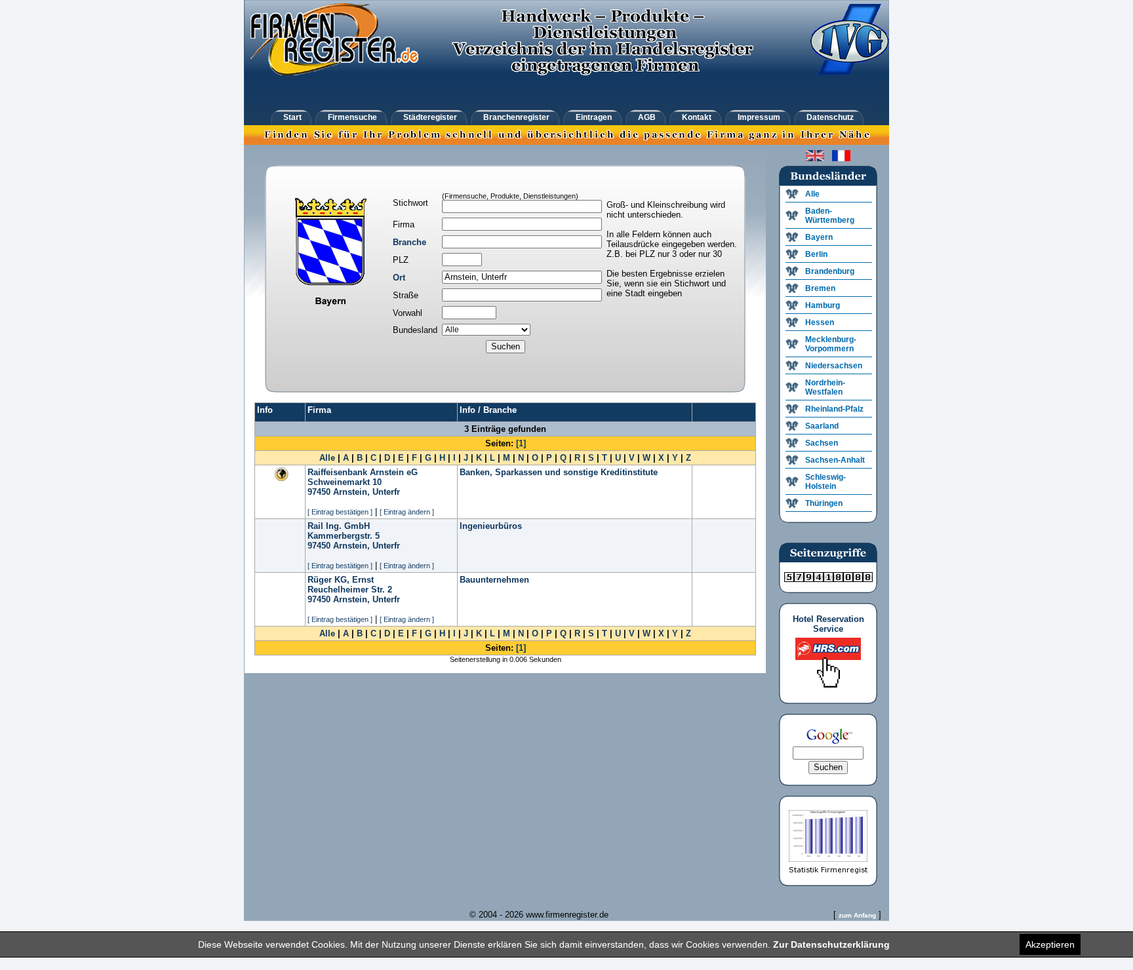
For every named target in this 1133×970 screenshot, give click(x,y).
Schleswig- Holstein (825, 482)
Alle (327, 458)
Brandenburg (829, 271)
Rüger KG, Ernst (341, 580)
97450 (319, 492)
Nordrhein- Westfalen (825, 387)
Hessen (819, 322)
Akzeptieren (1050, 944)
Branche (409, 242)
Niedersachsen (833, 365)
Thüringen (824, 503)
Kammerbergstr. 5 (344, 536)
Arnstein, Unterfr (366, 492)
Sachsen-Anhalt (835, 460)
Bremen (820, 288)
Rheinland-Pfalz (834, 409)
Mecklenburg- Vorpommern (830, 344)
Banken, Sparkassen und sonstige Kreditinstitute (559, 472)
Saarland (822, 426)
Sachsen (821, 443)
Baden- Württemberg (829, 215)
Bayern (819, 237)
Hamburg (822, 305)
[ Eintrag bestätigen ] (340, 512)
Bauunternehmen (494, 580)
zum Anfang (857, 915)
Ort (399, 277)
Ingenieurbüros (491, 526)
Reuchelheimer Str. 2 (350, 589)
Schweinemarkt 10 (345, 482)
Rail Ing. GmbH (339, 526)
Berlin (816, 254)
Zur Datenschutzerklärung (831, 944)
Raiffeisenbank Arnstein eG (363, 472)
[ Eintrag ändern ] (407, 512)
